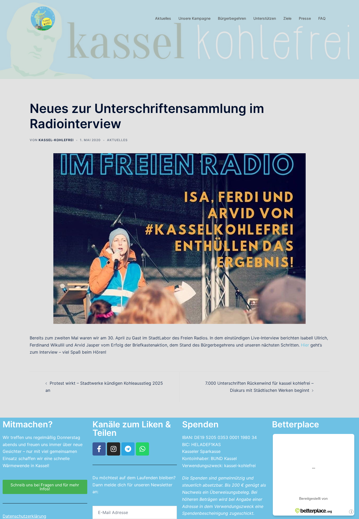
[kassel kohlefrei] (43, 18)
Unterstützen (264, 18)
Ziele (287, 18)
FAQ (322, 18)
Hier (305, 345)
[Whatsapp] (142, 449)
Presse (305, 18)
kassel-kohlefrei (56, 140)
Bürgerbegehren (232, 18)
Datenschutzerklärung (24, 516)
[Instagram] (113, 449)
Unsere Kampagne (194, 18)
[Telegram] (128, 449)
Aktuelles (163, 18)
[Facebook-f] (99, 449)
